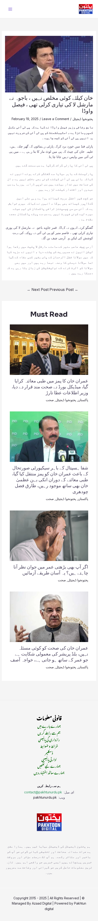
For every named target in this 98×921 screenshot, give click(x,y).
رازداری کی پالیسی (49, 739)
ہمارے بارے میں (49, 725)
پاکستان (83, 400)
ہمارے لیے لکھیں (49, 765)
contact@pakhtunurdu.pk (43, 792)
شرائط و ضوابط (49, 746)
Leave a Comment (55, 119)
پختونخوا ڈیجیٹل (82, 119)
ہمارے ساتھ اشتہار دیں (49, 772)
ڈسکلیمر (49, 752)
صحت (50, 400)
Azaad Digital (42, 903)
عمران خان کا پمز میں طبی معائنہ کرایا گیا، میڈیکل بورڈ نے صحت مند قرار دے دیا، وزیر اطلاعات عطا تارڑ (50, 387)
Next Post (38, 289)
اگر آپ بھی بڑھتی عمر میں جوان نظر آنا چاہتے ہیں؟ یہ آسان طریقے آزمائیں (50, 570)
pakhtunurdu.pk (45, 797)
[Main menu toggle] (10, 9)
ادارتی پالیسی (49, 759)
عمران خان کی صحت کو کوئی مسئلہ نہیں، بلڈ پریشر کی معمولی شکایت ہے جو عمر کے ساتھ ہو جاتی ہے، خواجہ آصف (49, 654)
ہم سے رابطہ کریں (49, 732)
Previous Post (63, 289)
